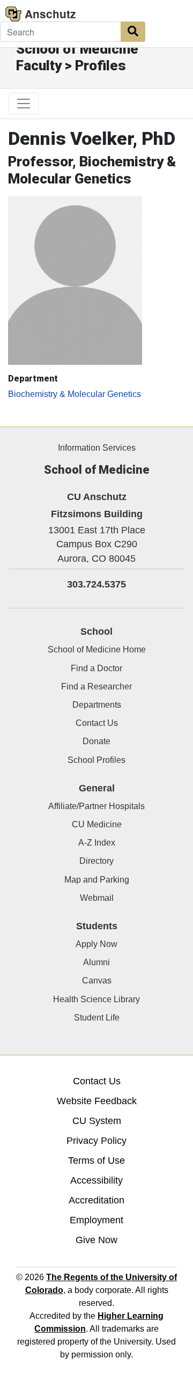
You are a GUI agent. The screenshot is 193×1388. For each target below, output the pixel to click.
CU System (96, 1120)
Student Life (97, 1017)
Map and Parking (96, 879)
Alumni (96, 962)
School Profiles (96, 760)
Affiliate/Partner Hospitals (96, 806)
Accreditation (96, 1200)
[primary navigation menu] (24, 103)
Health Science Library (96, 999)
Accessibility (96, 1180)
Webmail (97, 897)
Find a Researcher (96, 686)
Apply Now (96, 944)
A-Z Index (96, 842)
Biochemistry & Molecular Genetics (74, 394)
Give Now (96, 1240)
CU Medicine (97, 824)
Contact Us (97, 723)
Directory (96, 860)
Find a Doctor (96, 668)
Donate (96, 741)
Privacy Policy (96, 1140)
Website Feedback (97, 1101)
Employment (96, 1220)
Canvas (97, 980)
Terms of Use (96, 1160)
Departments (96, 704)
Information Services (97, 447)
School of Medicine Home (97, 649)
